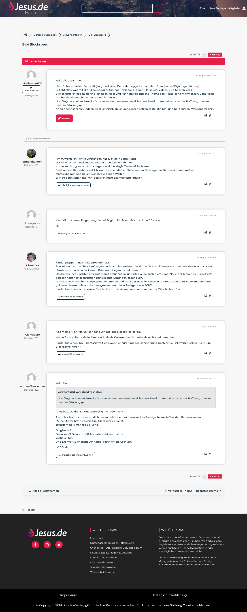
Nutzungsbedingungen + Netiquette (112, 542)
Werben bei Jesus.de (102, 572)
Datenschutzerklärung (170, 595)
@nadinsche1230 (92, 391)
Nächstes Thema (208, 490)
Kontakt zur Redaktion (103, 557)
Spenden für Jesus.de (103, 567)
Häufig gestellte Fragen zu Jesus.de (111, 552)
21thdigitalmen (32, 161)
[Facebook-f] (35, 544)
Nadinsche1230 (32, 83)
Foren (202, 8)
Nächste (214, 54)
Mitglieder (234, 8)
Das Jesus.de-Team (101, 562)
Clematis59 (32, 334)
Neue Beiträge (217, 8)
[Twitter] (59, 544)
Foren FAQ (96, 538)
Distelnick (32, 265)
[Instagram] (47, 544)
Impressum (68, 595)
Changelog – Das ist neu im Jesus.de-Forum (116, 547)
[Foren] (25, 35)
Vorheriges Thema (179, 490)
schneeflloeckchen (32, 386)
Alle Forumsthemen (45, 490)
